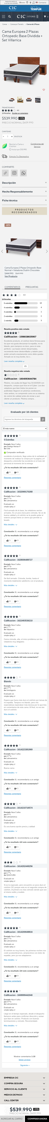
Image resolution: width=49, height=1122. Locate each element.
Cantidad (6, 131)
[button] (6, 173)
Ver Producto (11, 276)
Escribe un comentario (20, 113)
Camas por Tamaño (17, 24)
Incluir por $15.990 (19, 149)
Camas (4, 24)
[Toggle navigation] (3, 16)
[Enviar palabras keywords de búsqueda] (9, 16)
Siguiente (25, 1065)
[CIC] (13, 8)
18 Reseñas (6, 113)
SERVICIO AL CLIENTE (15, 1089)
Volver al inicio (24, 1060)
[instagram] (15, 173)
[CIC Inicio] (26, 16)
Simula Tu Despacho (19, 156)
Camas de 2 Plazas (33, 24)
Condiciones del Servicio (37, 145)
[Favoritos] (43, 89)
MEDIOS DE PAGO (13, 1095)
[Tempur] (36, 8)
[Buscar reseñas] (43, 419)
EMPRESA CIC (11, 1077)
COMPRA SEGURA (13, 1083)
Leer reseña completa (13, 361)
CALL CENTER (11, 1100)
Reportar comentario (12, 478)
